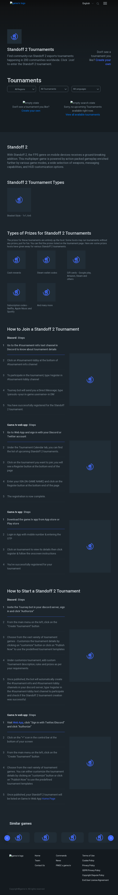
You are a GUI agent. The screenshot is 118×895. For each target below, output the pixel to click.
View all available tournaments (83, 114)
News (58, 860)
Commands (61, 855)
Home (37, 855)
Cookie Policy (88, 860)
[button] (7, 838)
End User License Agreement (95, 880)
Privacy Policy (88, 865)
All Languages (79, 89)
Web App (18, 722)
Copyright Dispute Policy (93, 875)
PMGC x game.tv (63, 865)
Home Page (48, 798)
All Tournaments (48, 89)
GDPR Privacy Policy (91, 870)
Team (37, 860)
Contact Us (40, 865)
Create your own (31, 110)
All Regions (20, 89)
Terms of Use (88, 855)
